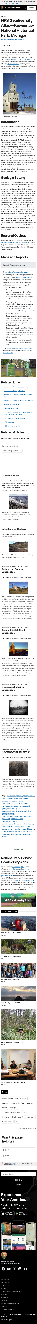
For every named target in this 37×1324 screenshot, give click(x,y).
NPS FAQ (4, 1294)
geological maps (16, 806)
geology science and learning (12, 811)
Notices (3, 1288)
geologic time (6, 801)
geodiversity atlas (17, 1103)
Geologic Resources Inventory (20, 59)
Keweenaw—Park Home (12, 404)
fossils (4, 832)
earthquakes (19, 834)
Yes (7, 1150)
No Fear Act (5, 1297)
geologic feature (22, 798)
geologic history (7, 803)
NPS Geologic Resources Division (23, 880)
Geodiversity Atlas (18, 867)
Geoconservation (13, 64)
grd (17, 1122)
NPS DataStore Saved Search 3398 (20, 348)
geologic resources (9, 798)
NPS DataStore (8, 353)
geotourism (6, 829)
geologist (26, 806)
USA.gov (4, 1306)
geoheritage (27, 816)
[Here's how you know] (18, 2)
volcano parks (7, 1122)
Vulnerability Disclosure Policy (11, 1303)
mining (4, 837)
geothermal (6, 826)
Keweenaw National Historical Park (13, 40)
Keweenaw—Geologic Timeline (14, 391)
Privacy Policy (5, 1282)
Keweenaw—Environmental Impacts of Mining (19, 401)
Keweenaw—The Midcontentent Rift (16, 387)
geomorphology (17, 819)
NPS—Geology (9, 422)
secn (25, 1112)
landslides (27, 834)
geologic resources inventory (12, 816)
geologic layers (17, 801)
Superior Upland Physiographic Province (14, 242)
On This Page (11, 45)
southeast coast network (11, 1112)
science (30, 1103)
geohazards (6, 819)
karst (24, 832)
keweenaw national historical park (14, 1098)
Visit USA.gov (6, 1320)
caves (19, 832)
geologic (19, 796)
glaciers (29, 832)
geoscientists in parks (9, 821)
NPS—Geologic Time (11, 408)
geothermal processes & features (22, 829)
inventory (5, 1117)
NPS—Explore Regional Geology (14, 418)
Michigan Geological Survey (13, 426)
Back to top (18, 849)
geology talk (6, 809)
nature (4, 1108)
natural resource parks (24, 277)
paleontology (12, 832)
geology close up (8, 814)
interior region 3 (17, 1117)
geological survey (28, 824)
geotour (28, 826)
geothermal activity (17, 826)
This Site (18, 1180)
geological (6, 806)
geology (32, 803)
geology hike (16, 809)
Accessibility (5, 1279)
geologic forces (28, 796)
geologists (27, 811)
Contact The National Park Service (12, 1291)
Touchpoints (14, 1164)
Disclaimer (4, 1300)
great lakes (30, 1117)
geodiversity (11, 796)
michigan (13, 1108)
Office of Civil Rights (7, 1309)
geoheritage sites (8, 834)
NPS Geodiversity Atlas (18, 900)
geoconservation (6, 876)
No (7, 1156)
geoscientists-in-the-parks (11, 824)
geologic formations (21, 803)
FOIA (2, 1285)
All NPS (18, 1185)
